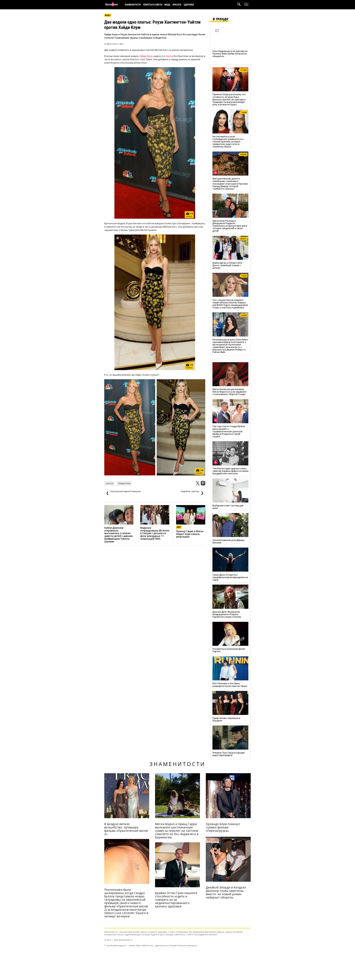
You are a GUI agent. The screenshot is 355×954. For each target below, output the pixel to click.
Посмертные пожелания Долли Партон (228, 650)
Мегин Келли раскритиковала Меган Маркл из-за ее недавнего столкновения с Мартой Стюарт (229, 392)
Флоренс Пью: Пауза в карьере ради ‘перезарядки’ (228, 754)
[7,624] (230, 296)
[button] (240, 5)
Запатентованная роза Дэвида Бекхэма (228, 541)
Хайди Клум (146, 56)
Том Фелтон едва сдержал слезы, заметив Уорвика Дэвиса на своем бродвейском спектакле (230, 471)
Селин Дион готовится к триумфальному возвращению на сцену (230, 577)
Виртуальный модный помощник (123, 492)
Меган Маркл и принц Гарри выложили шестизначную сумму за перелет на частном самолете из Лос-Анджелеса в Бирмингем (176, 830)
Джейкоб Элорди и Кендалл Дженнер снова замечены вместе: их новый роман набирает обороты (226, 892)
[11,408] (230, 90)
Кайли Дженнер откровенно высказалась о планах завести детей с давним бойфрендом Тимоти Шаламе (118, 534)
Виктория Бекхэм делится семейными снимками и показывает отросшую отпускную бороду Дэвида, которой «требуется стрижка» (230, 183)
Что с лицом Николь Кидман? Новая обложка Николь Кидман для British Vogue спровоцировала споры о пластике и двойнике (230, 303)
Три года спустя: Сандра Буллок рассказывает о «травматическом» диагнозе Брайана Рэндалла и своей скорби (228, 431)
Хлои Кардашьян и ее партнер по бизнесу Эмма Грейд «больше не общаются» (230, 54)
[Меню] (246, 4)
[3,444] (230, 132)
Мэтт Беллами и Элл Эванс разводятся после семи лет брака (229, 684)
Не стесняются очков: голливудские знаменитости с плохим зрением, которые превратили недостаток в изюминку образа (228, 141)
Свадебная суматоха (192, 492)
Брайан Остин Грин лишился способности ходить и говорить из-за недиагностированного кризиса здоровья (176, 899)
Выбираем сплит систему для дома (227, 507)
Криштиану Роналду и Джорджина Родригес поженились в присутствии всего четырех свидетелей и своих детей (229, 225)
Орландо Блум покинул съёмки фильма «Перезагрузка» (223, 827)
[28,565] (230, 174)
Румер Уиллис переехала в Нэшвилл (226, 719)
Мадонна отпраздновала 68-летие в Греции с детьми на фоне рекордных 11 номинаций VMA (154, 533)
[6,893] (230, 335)
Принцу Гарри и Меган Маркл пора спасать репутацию (189, 534)
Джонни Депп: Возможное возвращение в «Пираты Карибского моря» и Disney (226, 614)
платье (169, 56)
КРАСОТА (177, 4)
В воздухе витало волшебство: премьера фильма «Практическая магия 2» (126, 829)
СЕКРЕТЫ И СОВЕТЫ (152, 4)
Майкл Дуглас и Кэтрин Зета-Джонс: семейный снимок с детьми (227, 265)
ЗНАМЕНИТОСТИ (133, 4)
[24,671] (230, 258)
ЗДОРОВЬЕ (189, 4)
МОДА (167, 4)
